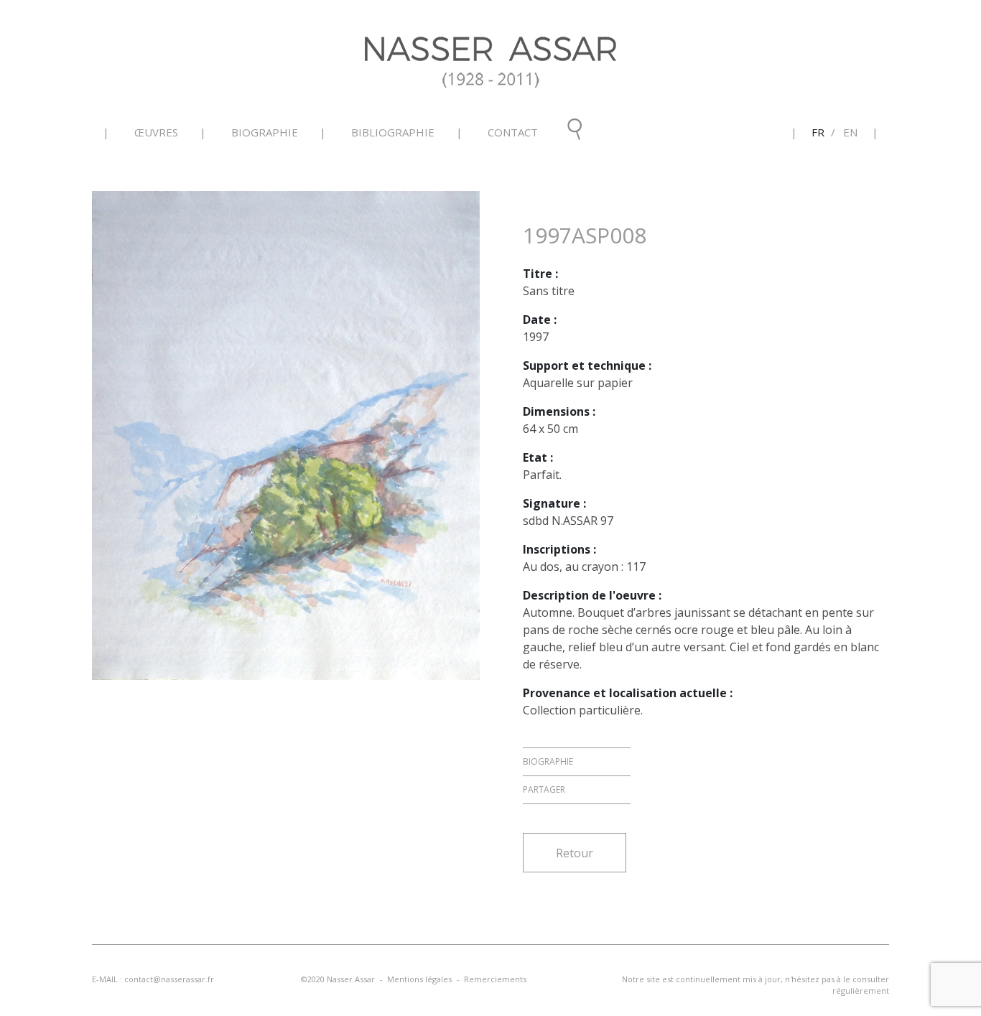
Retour (574, 853)
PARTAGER (544, 789)
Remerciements (495, 979)
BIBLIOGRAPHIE (392, 132)
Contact (513, 132)
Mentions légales (419, 979)
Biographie (264, 132)
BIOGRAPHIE (548, 761)
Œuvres (156, 132)
